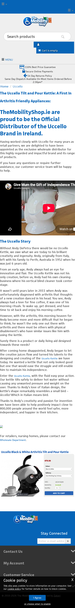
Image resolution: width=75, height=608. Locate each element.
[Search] (68, 36)
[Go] (68, 541)
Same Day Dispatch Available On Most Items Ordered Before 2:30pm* (38, 80)
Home (4, 86)
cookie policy (14, 588)
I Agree (37, 597)
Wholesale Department (13, 440)
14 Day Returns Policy (40, 75)
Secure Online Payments (39, 71)
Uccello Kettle (50, 358)
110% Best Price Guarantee (40, 67)
